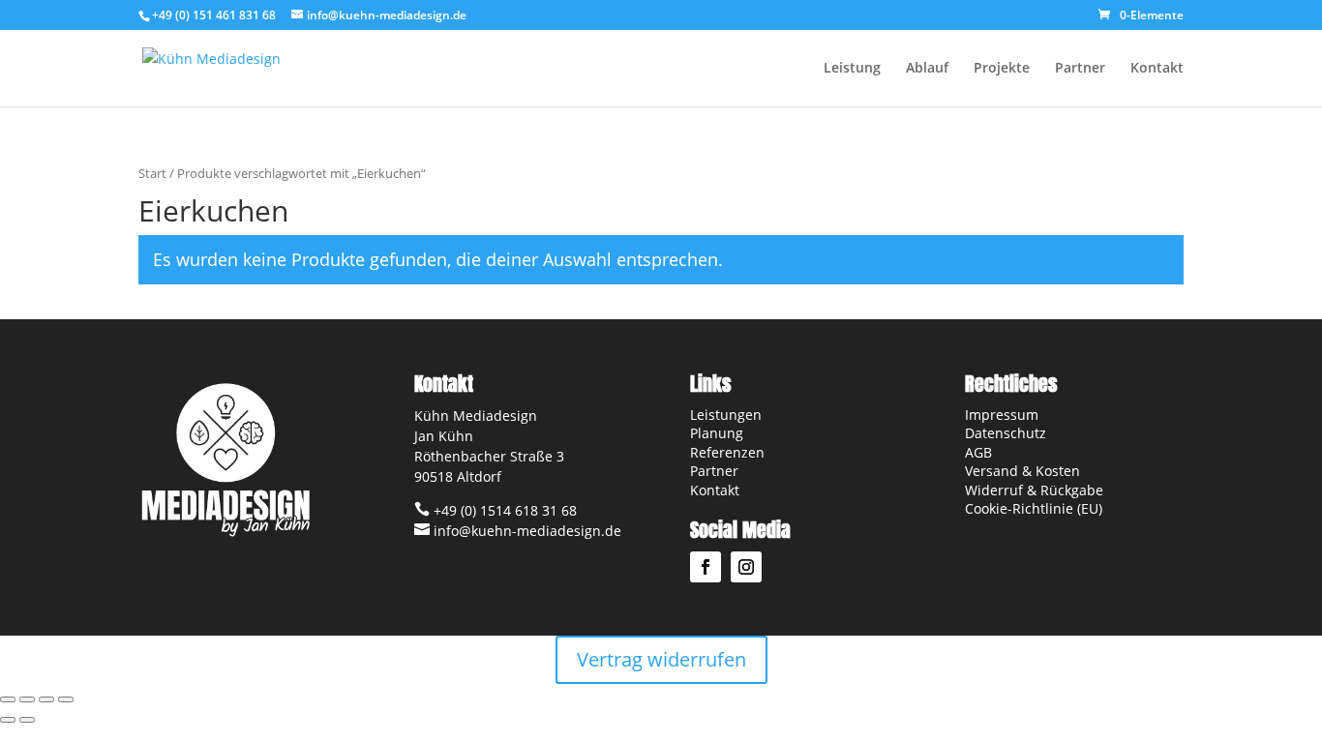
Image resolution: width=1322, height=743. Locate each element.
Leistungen (726, 414)
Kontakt (1157, 68)
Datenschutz (1005, 433)
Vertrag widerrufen (661, 659)
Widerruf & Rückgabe (1034, 490)
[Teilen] (46, 699)
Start (152, 173)
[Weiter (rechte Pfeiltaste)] (27, 720)
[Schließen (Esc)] (66, 699)
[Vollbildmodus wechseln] (27, 699)
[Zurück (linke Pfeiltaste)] (7, 720)
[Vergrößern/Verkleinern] (7, 699)
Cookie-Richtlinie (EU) (1035, 508)
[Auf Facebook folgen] (705, 566)
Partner (1080, 68)
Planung (716, 433)
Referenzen (727, 452)
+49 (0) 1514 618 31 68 (503, 510)
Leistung (852, 68)
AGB (978, 452)
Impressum (1001, 414)
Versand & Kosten (1022, 470)
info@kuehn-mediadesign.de (525, 530)
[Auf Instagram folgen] (746, 566)
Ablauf (927, 68)
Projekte (1002, 68)
